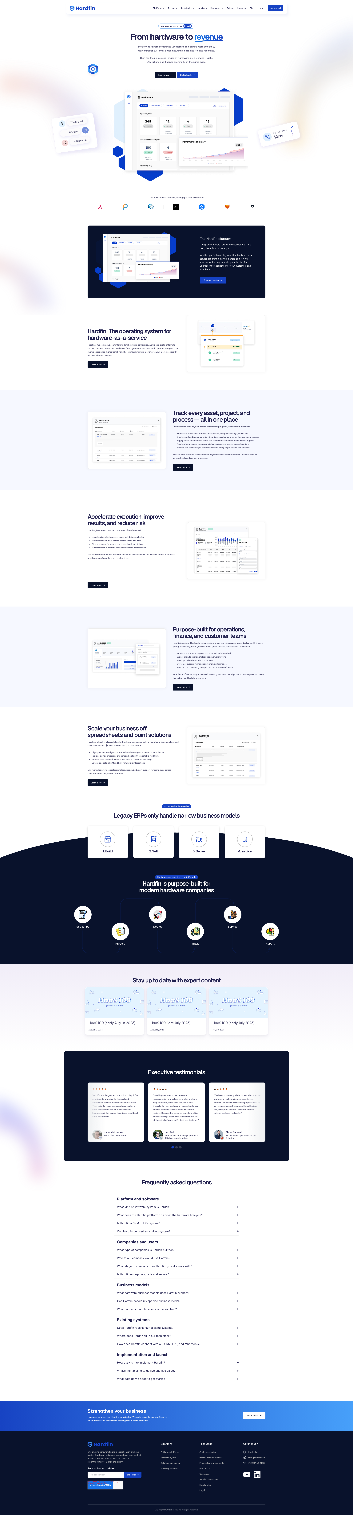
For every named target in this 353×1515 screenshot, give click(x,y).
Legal (202, 1490)
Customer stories (207, 1452)
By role (171, 8)
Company (241, 8)
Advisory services (169, 1468)
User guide (204, 1474)
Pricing (230, 8)
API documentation (208, 1479)
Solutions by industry (170, 1463)
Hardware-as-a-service (175, 26)
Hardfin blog (205, 1484)
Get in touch (275, 8)
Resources (215, 8)
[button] (172, 1147)
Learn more (164, 75)
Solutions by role (168, 1457)
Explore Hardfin (211, 280)
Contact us (253, 1452)
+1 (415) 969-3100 (256, 1463)
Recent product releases (211, 1457)
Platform (157, 8)
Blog (252, 8)
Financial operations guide (211, 1463)
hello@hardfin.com (256, 1457)
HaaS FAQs (204, 1468)
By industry (186, 8)
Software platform (170, 1452)
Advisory (202, 8)
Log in (260, 8)
